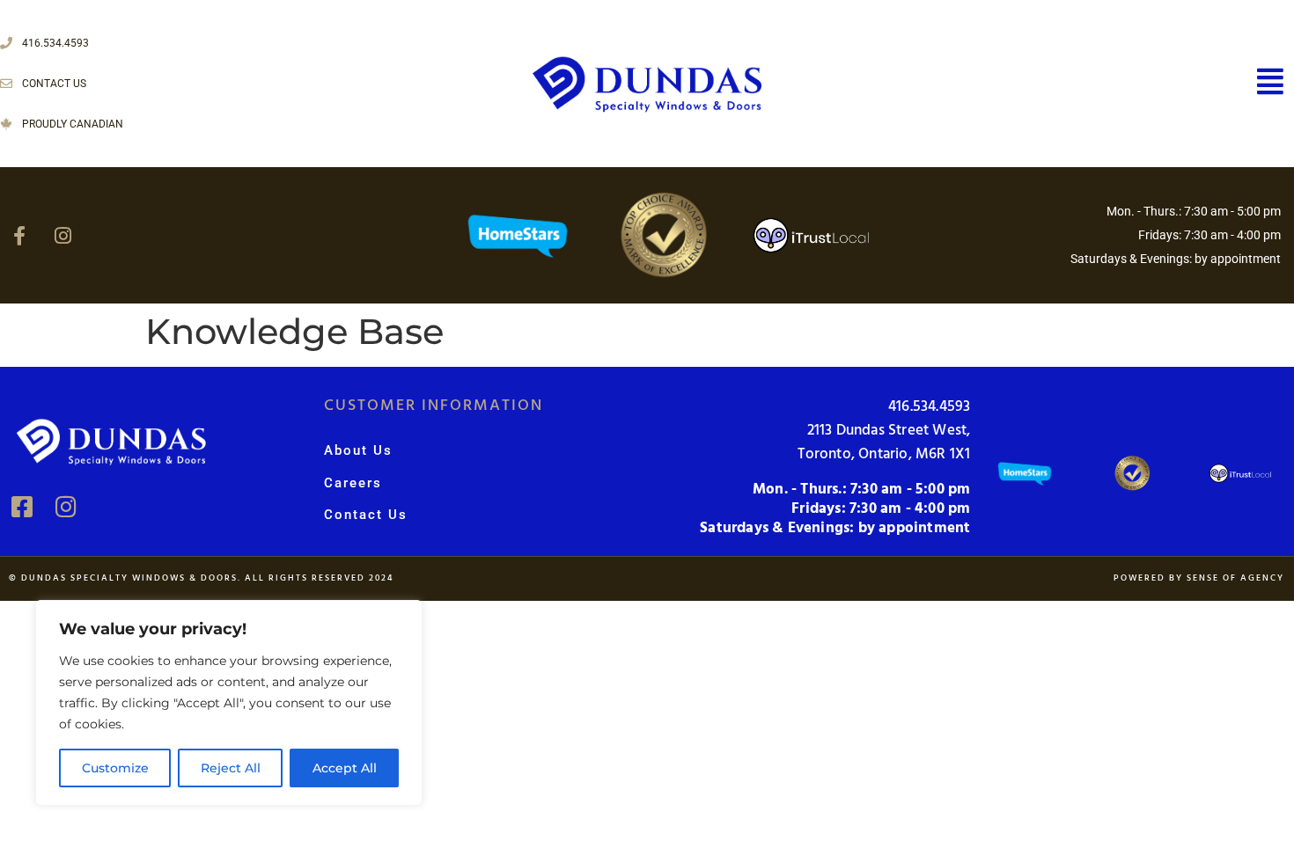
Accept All (344, 768)
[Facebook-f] (19, 235)
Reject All (231, 768)
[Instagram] (62, 235)
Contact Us (366, 515)
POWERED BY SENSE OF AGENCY (1199, 578)
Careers (353, 483)
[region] (229, 703)
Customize (115, 768)
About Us (358, 450)
